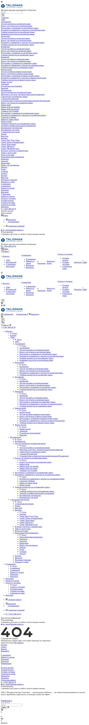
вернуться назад (7, 643)
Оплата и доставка (17, 587)
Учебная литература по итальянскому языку (36, 491)
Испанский (23, 367)
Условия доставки (8, 672)
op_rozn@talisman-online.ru (13, 230)
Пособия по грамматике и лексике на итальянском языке (41, 479)
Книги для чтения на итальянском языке (35, 462)
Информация (6, 663)
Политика (5, 678)
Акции (3, 647)
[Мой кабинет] (2, 303)
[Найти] (3, 15)
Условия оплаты (7, 670)
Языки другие (25, 429)
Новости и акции (8, 657)
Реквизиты (5, 676)
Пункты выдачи (7, 668)
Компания (5, 651)
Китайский (23, 381)
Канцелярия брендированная (30, 537)
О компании (15, 568)
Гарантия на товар (8, 674)
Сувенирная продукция (24, 504)
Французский (24, 412)
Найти (4, 707)
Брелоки (22, 514)
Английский (24, 348)
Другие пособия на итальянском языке (34, 448)
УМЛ (17, 342)
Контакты (5, 661)
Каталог (13, 335)
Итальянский (20, 441)
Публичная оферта (8, 680)
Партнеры (5, 659)
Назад (15, 333)
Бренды (4, 649)
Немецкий (23, 396)
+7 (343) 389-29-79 (9, 209)
